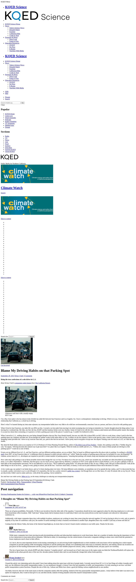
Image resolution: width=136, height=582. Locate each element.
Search (7, 99)
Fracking (12, 32)
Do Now (12, 47)
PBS (6, 93)
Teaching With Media (16, 51)
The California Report (42, 383)
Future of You (14, 41)
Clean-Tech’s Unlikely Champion (58, 494)
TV (6, 138)
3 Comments (28, 376)
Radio (7, 136)
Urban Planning (37, 482)
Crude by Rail (14, 35)
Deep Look (13, 39)
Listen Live (9, 116)
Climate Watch (12, 188)
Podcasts (8, 120)
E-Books (12, 49)
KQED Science (16, 7)
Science (7, 146)
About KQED (10, 151)
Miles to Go (26, 476)
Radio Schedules (10, 121)
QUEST (12, 45)
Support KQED (10, 149)
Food (7, 144)
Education (8, 148)
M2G (18, 482)
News (7, 26)
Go (23, 103)
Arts (6, 142)
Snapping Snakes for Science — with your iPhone (22, 494)
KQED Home (10, 114)
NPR (6, 92)
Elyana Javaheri (15, 558)
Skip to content (6, 219)
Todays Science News (16, 28)
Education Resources (12, 43)
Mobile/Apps (9, 125)
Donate (7, 97)
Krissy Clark (19, 376)
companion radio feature (23, 383)
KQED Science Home (12, 24)
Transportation (26, 482)
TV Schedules (10, 123)
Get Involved (5, 365)
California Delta (14, 34)
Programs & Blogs (11, 37)
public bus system (73, 471)
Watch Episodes (10, 118)
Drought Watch (14, 30)
